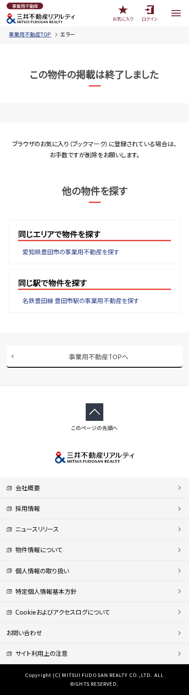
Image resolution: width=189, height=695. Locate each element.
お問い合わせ (24, 632)
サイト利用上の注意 (40, 653)
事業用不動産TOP (30, 34)
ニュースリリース (35, 529)
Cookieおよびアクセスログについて (61, 612)
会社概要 (26, 487)
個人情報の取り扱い (40, 570)
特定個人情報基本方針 (44, 591)
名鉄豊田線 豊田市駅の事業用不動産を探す (80, 300)
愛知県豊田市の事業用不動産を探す (71, 252)
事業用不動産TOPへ (98, 356)
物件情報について (37, 549)
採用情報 (26, 508)
